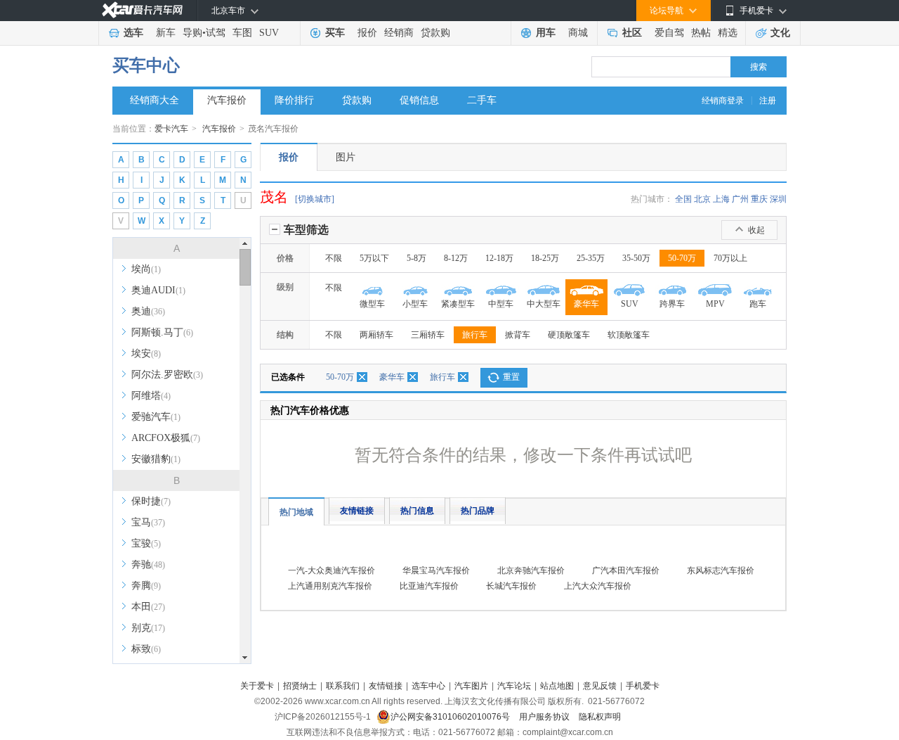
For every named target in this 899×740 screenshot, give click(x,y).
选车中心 (428, 686)
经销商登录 (723, 101)
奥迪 (148, 311)
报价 (367, 32)
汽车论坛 (514, 686)
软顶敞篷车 (629, 335)
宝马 (148, 522)
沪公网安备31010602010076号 (451, 717)
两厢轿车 (376, 335)
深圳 (778, 199)
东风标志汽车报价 (720, 570)
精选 (727, 32)
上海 (721, 199)
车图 (242, 32)
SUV (269, 32)
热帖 (701, 32)
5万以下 (374, 258)
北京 (702, 199)
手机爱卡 (643, 686)
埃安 (146, 353)
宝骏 (146, 543)
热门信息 (417, 511)
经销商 (399, 32)
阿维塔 (151, 395)
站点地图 (557, 686)
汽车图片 (471, 686)
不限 (333, 258)
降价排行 (294, 100)
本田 (148, 606)
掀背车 (517, 335)
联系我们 (343, 686)
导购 (192, 32)
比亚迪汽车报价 (429, 586)
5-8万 (416, 258)
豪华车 (392, 377)
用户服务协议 (545, 717)
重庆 (759, 199)
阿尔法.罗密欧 (167, 374)
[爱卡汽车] (142, 10)
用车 (546, 32)
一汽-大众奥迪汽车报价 (331, 570)
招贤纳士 (300, 686)
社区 (632, 32)
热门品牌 (477, 511)
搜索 (758, 67)
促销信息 (419, 100)
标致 (146, 649)
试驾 (215, 32)
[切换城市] (314, 199)
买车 (335, 32)
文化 (780, 32)
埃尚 (146, 269)
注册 (767, 101)
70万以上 (730, 258)
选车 (133, 32)
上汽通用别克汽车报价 (330, 586)
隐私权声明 (600, 717)
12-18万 (499, 258)
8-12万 (456, 258)
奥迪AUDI (158, 290)
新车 (166, 32)
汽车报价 (227, 100)
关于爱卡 (257, 686)
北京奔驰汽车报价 (531, 570)
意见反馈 (600, 686)
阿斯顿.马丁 (162, 332)
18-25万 (545, 258)
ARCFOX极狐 (165, 438)
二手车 (482, 100)
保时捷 (151, 501)
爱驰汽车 (156, 417)
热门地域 (296, 512)
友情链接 (357, 511)
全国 (683, 199)
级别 (285, 287)
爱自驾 (669, 32)
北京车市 (228, 10)
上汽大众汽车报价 (597, 586)
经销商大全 (154, 100)
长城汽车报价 (511, 586)
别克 (148, 628)
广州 (740, 199)
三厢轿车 (428, 335)
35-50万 (636, 258)
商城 (578, 32)
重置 (511, 377)
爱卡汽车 (171, 129)
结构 (285, 335)
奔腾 (146, 585)
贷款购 (435, 32)
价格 (285, 258)
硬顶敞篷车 (569, 335)
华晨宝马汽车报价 (436, 570)
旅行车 (474, 335)
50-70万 (682, 258)
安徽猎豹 (156, 459)
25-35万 (591, 258)
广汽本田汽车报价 (626, 570)
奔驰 (148, 564)
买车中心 (146, 65)
